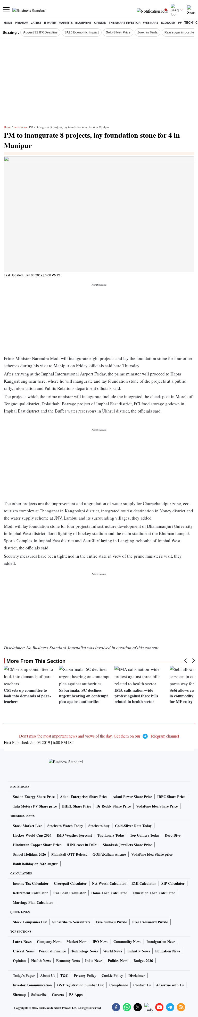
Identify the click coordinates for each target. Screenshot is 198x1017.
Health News (41, 960)
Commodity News (127, 941)
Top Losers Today (111, 835)
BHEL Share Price (76, 806)
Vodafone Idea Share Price (157, 806)
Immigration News (160, 941)
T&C (64, 975)
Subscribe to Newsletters (71, 922)
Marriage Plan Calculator (33, 902)
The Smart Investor (125, 22)
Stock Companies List (30, 922)
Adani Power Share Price (132, 796)
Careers (58, 994)
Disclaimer (136, 975)
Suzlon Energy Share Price (34, 796)
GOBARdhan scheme (109, 854)
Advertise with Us (170, 985)
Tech (188, 22)
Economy (168, 22)
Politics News (118, 960)
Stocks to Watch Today (65, 825)
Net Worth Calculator (109, 883)
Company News (49, 941)
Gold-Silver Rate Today (133, 825)
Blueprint (83, 22)
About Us (47, 975)
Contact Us (142, 985)
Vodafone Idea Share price (151, 854)
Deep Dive (172, 835)
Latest (36, 22)
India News (20, 127)
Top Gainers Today (144, 835)
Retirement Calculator (30, 893)
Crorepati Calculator (70, 883)
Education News (167, 951)
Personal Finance (52, 951)
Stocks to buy (99, 825)
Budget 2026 (143, 960)
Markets (66, 22)
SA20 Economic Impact (81, 32)
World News (112, 951)
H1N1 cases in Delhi (82, 844)
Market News (77, 941)
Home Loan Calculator (109, 893)
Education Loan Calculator (154, 893)
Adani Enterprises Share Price (83, 796)
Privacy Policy (85, 975)
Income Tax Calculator (30, 883)
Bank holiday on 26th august (35, 863)
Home (8, 22)
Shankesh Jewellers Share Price (127, 844)
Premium (21, 22)
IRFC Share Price (171, 796)
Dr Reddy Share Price (113, 806)
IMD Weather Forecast (74, 835)
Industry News (138, 951)
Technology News (84, 951)
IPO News (100, 941)
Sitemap (19, 994)
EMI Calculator (143, 883)
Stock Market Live (27, 825)
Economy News (68, 960)
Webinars (150, 22)
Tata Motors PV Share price (35, 806)
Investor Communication (32, 985)
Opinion (100, 22)
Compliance (118, 985)
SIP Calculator (173, 883)
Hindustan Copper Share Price (37, 844)
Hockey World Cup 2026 (32, 835)
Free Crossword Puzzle (150, 922)
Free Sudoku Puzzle (111, 922)
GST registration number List (80, 985)
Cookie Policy (112, 975)
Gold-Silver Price (118, 32)
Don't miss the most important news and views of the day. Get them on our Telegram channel (99, 736)
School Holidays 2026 (29, 854)
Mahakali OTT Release (69, 854)
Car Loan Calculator (69, 893)
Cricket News (23, 951)
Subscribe (38, 994)
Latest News (22, 941)
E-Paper (50, 22)
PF (180, 22)
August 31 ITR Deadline (40, 32)
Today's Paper (24, 975)
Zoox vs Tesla (147, 32)
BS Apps (75, 994)
